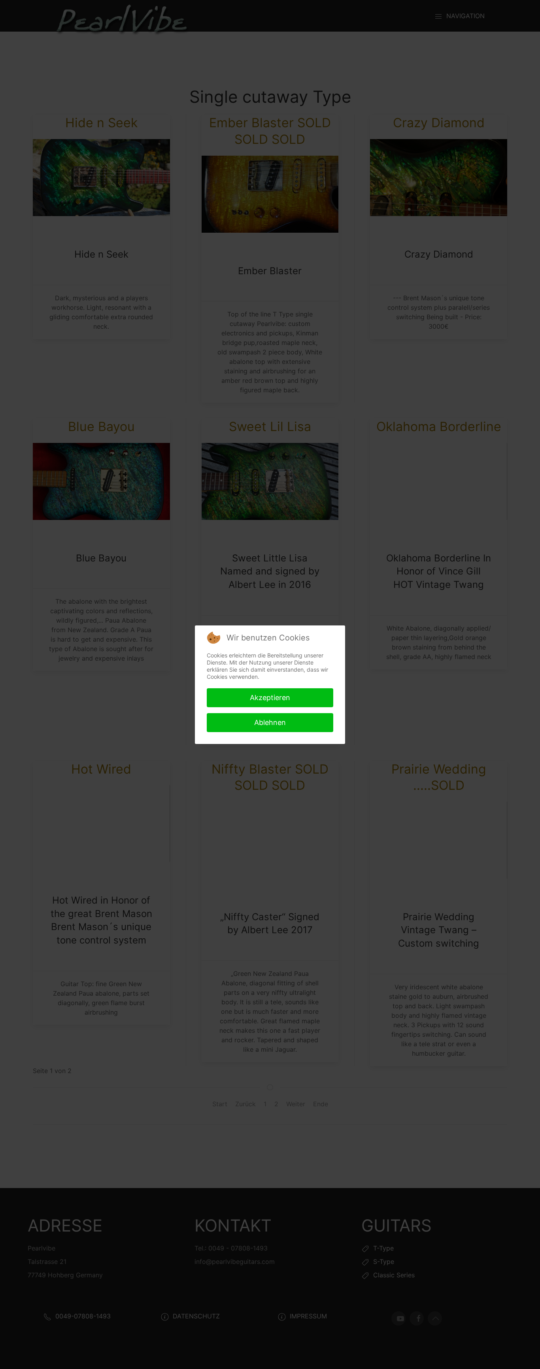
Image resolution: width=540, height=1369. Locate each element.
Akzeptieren (270, 697)
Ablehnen (270, 722)
